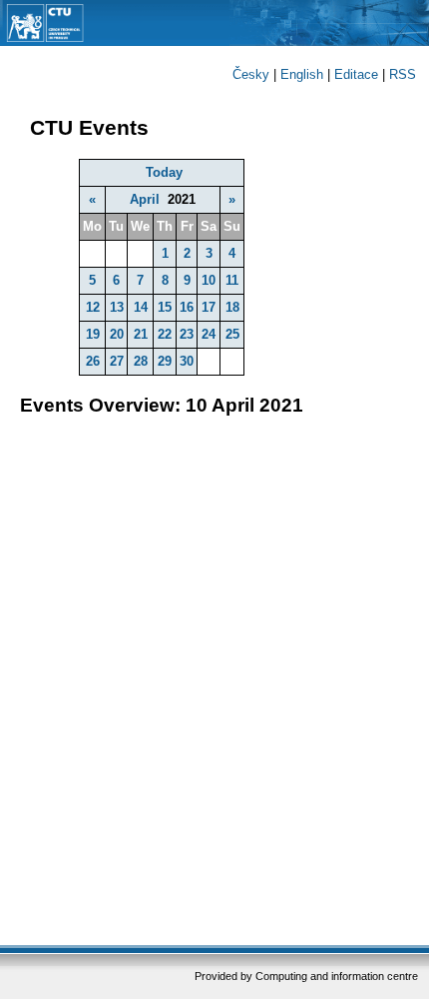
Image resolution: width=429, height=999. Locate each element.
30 (187, 361)
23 (187, 334)
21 (141, 334)
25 (232, 334)
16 (187, 307)
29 (165, 361)
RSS (402, 74)
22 (165, 334)
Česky (250, 74)
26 (93, 361)
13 (117, 307)
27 (117, 361)
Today (164, 172)
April (145, 199)
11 (231, 280)
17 (208, 307)
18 (232, 307)
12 (93, 307)
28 (141, 361)
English (301, 74)
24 (208, 334)
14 (141, 307)
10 (208, 280)
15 (165, 307)
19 (93, 334)
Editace (356, 74)
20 (117, 334)
